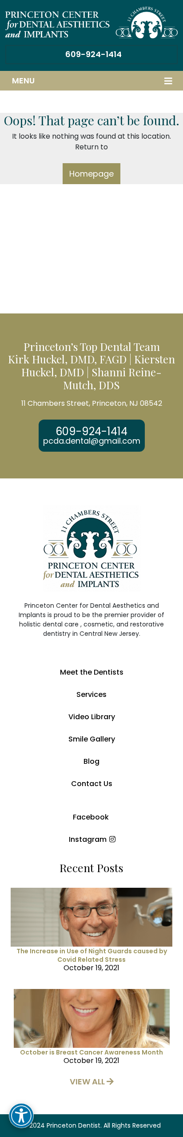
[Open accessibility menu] (21, 1115)
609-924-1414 (93, 54)
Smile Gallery (91, 739)
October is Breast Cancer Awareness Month (91, 1052)
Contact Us (91, 784)
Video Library (91, 717)
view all (88, 1081)
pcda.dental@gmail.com (91, 441)
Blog (91, 761)
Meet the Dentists (91, 672)
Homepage (91, 173)
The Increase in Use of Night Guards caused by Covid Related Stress (91, 955)
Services (91, 694)
